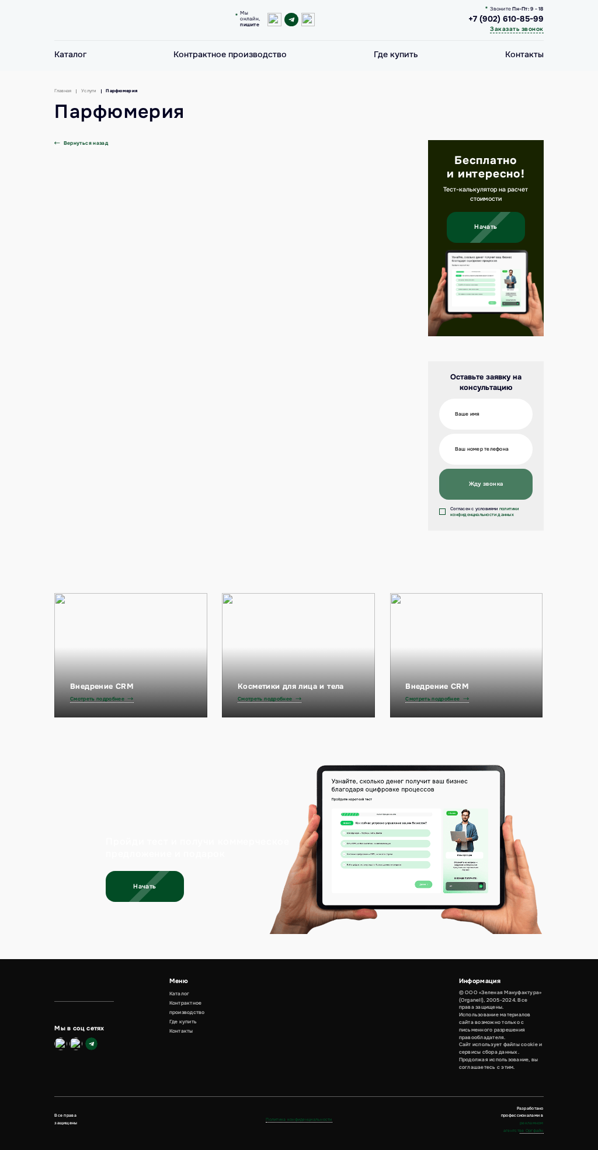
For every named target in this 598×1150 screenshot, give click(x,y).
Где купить (396, 54)
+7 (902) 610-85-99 (506, 19)
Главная (62, 91)
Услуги (88, 91)
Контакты (524, 54)
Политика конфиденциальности (299, 1119)
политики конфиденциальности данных (484, 511)
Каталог (70, 54)
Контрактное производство (230, 54)
